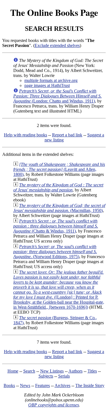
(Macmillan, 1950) (59, 208)
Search (29, 371)
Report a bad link (67, 135)
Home (12, 371)
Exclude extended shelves (57, 45)
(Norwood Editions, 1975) (55, 251)
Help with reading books (25, 135)
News (25, 385)
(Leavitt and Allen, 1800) (59, 169)
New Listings (52, 371)
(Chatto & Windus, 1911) (55, 226)
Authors (75, 371)
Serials (64, 376)
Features (42, 385)
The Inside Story (89, 385)
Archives (62, 385)
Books (9, 385)
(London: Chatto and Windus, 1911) (57, 96)
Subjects (45, 376)
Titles (92, 371)
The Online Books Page (54, 12)
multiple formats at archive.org (51, 80)
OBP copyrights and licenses (53, 405)
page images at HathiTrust (47, 85)
